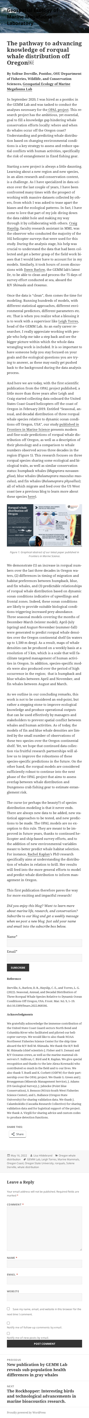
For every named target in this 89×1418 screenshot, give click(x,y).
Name (12, 1258)
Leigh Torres (68, 321)
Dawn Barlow (34, 269)
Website (13, 1291)
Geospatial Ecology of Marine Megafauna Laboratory (32, 16)
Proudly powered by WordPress (26, 1412)
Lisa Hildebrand (42, 1155)
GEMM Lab (33, 1159)
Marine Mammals (68, 1159)
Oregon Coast (15, 1163)
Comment (15, 1204)
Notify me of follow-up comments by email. (34, 1327)
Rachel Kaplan (39, 854)
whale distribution (28, 1167)
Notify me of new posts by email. (28, 1338)
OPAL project (58, 109)
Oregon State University (39, 1163)
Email (12, 1274)
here (31, 496)
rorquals (60, 1163)
